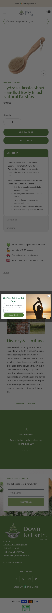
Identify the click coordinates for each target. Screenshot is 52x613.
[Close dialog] (49, 296)
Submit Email (13, 315)
